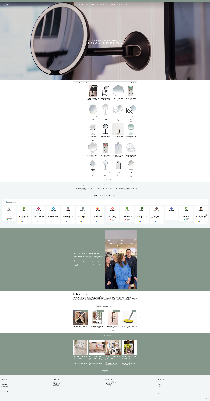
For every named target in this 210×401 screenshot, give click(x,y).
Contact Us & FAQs (4, 382)
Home (159, 391)
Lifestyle (159, 388)
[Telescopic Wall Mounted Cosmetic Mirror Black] (105, 91)
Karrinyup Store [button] (109, 379)
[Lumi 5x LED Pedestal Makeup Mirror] (105, 165)
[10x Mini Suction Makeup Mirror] (105, 148)
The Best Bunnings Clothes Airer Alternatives (129, 357)
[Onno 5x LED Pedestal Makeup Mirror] (131, 165)
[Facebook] (200, 398)
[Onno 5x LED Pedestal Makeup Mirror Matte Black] (93, 165)
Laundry (159, 382)
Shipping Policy (4, 384)
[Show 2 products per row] (131, 83)
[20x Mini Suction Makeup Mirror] (131, 91)
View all (105, 371)
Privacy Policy (12, 397)
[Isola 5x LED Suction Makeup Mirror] (93, 109)
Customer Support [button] (5, 379)
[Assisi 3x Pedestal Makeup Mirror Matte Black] (105, 129)
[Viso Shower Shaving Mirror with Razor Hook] (118, 148)
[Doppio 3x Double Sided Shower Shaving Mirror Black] (118, 165)
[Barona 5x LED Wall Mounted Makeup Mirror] (118, 109)
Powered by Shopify (31, 397)
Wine (158, 389)
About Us (3, 381)
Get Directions (56, 384)
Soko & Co (4, 397)
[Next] (140, 317)
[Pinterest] (204, 398)
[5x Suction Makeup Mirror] (118, 129)
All (158, 393)
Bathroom (159, 386)
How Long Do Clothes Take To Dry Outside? (80, 357)
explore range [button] (161, 379)
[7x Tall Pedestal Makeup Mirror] (105, 109)
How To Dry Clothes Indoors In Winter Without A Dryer (112, 357)
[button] (86, 4)
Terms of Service (19, 397)
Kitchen (159, 381)
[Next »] (117, 179)
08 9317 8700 (56, 385)
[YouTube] (208, 398)
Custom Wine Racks (4, 391)
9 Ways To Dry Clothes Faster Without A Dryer (95, 357)
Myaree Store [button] (56, 379)
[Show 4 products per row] (135, 83)
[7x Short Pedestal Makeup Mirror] (131, 129)
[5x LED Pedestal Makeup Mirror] (93, 129)
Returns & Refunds (4, 386)
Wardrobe (159, 384)
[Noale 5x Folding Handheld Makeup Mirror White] (131, 148)
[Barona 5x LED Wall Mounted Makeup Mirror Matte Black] (131, 109)
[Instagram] (206, 398)
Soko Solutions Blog (4, 388)
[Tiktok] (202, 398)
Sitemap (25, 397)
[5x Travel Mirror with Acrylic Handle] (93, 148)
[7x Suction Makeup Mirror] (118, 91)
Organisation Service (5, 389)
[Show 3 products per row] (133, 83)
